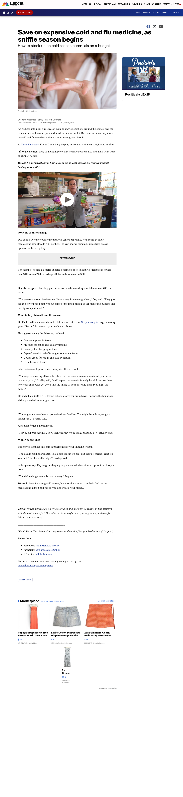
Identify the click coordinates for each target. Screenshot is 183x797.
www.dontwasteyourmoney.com (35, 565)
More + (176, 12)
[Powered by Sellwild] (112, 688)
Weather (124, 4)
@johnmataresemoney (48, 549)
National (110, 4)
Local (98, 4)
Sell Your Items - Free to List (52, 602)
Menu (85, 4)
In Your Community (161, 12)
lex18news (13, 12)
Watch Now (171, 4)
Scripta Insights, (90, 322)
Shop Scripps (152, 4)
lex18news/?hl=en (9, 12)
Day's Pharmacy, (30, 144)
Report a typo (25, 580)
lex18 (5, 12)
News (138, 12)
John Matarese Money (47, 545)
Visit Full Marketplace (107, 601)
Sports (137, 4)
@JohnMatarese (44, 554)
